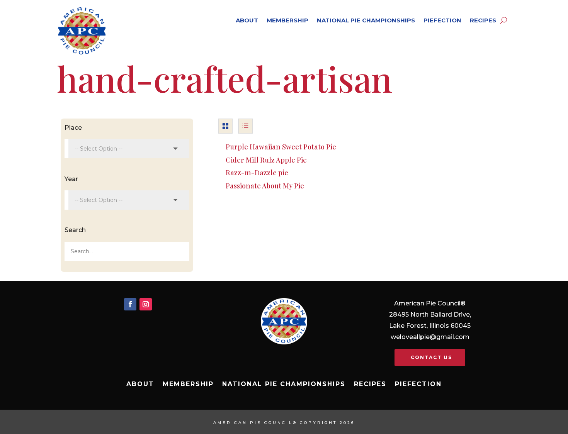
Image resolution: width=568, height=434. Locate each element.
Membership (287, 20)
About (247, 20)
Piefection (442, 20)
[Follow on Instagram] (145, 304)
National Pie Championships (366, 20)
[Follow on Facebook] (130, 304)
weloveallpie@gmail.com (430, 337)
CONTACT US (431, 357)
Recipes (483, 20)
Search (75, 230)
